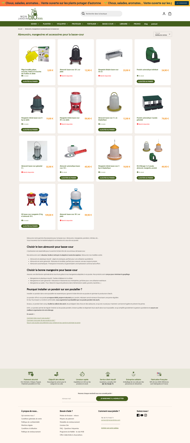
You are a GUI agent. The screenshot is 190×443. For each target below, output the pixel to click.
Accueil (20, 29)
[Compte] (164, 13)
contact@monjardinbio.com (110, 420)
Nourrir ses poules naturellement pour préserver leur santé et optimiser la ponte (53, 323)
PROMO (137, 24)
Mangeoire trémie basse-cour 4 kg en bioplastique (108, 167)
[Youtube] (142, 415)
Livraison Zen (64, 425)
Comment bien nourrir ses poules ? (38, 318)
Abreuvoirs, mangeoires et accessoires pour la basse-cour (42, 29)
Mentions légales (27, 425)
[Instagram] (145, 415)
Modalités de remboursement (70, 422)
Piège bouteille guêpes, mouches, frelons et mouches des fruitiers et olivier (31, 71)
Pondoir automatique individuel (147, 70)
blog (146, 24)
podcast (154, 24)
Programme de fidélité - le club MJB (72, 432)
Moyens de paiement (67, 419)
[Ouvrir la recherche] (83, 13)
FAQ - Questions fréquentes (69, 428)
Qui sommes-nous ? (28, 415)
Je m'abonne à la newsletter (112, 398)
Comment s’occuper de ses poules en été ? (41, 320)
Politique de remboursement (31, 432)
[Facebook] (138, 415)
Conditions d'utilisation (29, 428)
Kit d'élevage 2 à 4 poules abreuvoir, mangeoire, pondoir (147, 167)
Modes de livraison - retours (69, 415)
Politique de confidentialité (30, 422)
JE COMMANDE (181, 3)
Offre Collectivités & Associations (71, 435)
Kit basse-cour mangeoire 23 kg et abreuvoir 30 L (32, 215)
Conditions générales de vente (31, 419)
